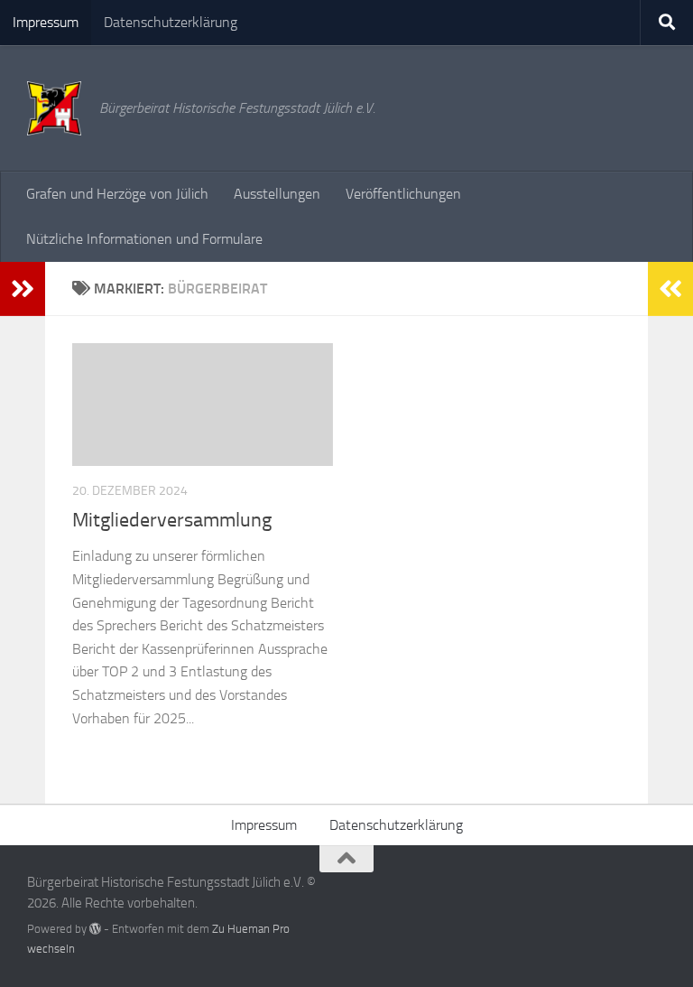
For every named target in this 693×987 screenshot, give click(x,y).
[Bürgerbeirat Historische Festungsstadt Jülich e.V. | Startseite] (54, 108)
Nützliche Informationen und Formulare (144, 238)
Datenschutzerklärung (170, 22)
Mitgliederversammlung (172, 520)
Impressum (46, 22)
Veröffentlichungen (403, 193)
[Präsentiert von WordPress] (95, 929)
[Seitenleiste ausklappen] (22, 289)
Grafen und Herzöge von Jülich (117, 193)
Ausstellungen (277, 193)
